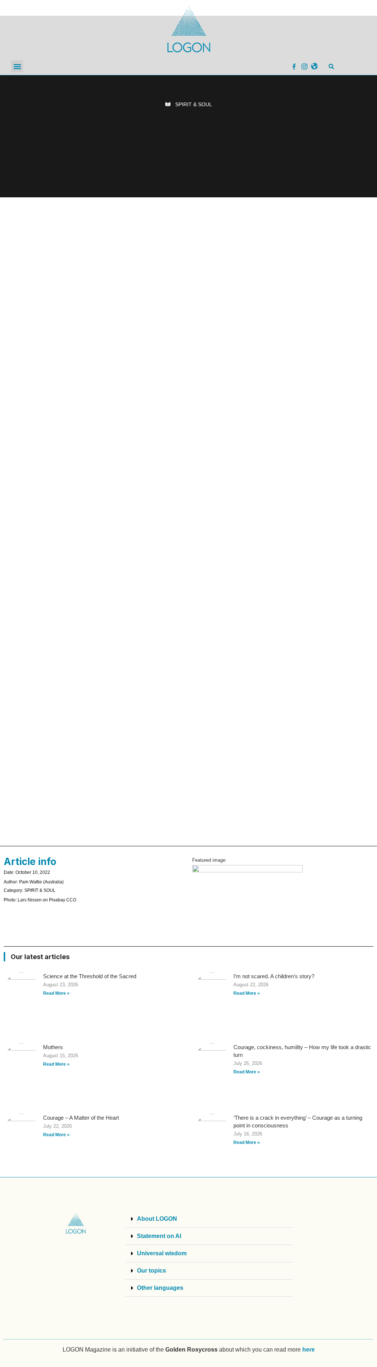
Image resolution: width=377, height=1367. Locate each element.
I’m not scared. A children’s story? (273, 976)
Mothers (53, 1047)
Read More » (56, 993)
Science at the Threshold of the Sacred (89, 976)
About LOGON (157, 1219)
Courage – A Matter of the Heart (81, 1118)
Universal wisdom (162, 1253)
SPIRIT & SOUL (193, 104)
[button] (17, 66)
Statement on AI (159, 1236)
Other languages (160, 1288)
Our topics (151, 1270)
